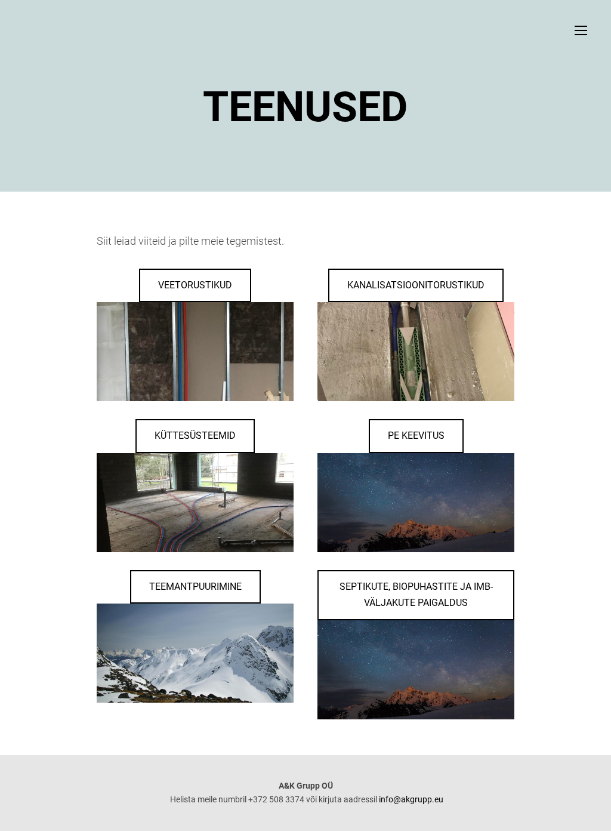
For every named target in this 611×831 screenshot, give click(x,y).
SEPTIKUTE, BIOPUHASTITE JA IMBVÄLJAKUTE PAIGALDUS (416, 594)
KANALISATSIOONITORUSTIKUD (416, 285)
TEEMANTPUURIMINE (195, 586)
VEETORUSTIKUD (195, 285)
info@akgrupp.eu (411, 799)
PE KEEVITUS (416, 435)
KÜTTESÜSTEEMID (195, 435)
